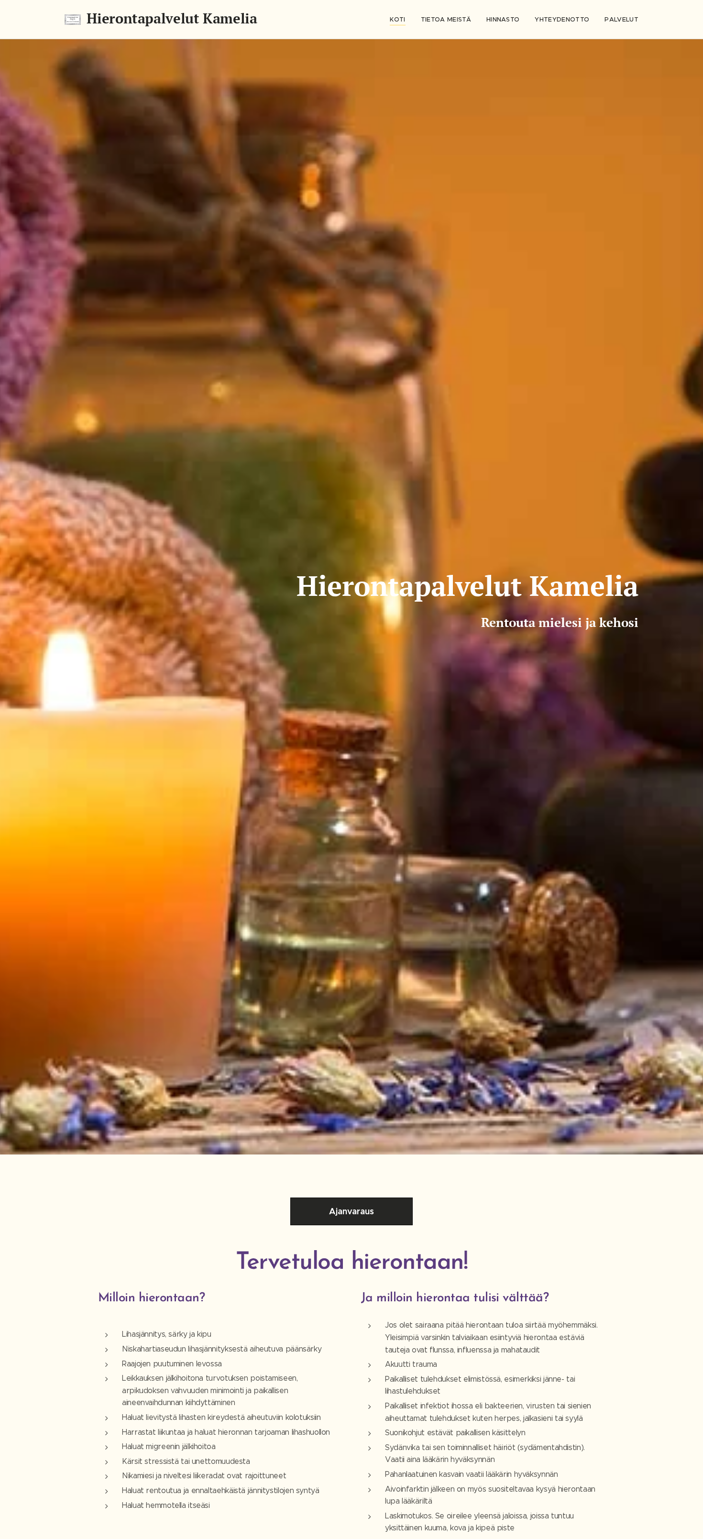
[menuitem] (400, 20)
